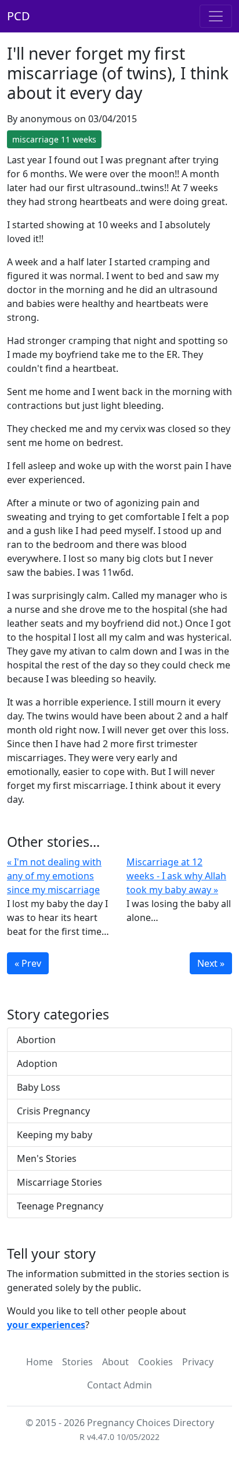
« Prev (28, 963)
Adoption (37, 1063)
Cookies (155, 1361)
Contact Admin (119, 1385)
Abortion (36, 1039)
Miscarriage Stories (59, 1182)
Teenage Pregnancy (60, 1206)
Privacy (197, 1361)
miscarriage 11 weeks (54, 139)
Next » (210, 963)
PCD (18, 16)
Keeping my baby (54, 1134)
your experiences (46, 1324)
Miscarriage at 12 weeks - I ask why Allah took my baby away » (176, 876)
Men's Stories (47, 1158)
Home (39, 1361)
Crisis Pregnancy (53, 1111)
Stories (77, 1361)
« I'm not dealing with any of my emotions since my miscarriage (54, 876)
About (115, 1361)
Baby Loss (38, 1087)
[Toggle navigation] (216, 16)
